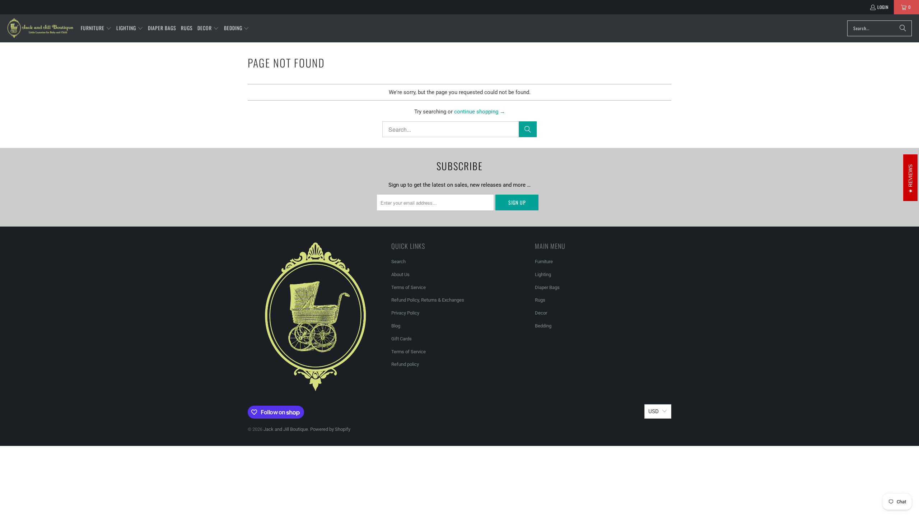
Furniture (544, 261)
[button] (96, 28)
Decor (541, 313)
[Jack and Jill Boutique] (40, 28)
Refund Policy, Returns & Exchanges (427, 300)
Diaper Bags (547, 287)
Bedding (543, 326)
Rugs (540, 300)
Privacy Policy (405, 313)
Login (882, 7)
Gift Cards (401, 338)
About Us (400, 274)
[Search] (903, 28)
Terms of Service (408, 287)
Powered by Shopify (330, 429)
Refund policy (405, 364)
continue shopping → (479, 111)
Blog (395, 326)
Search (398, 261)
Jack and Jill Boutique (285, 429)
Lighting (543, 274)
